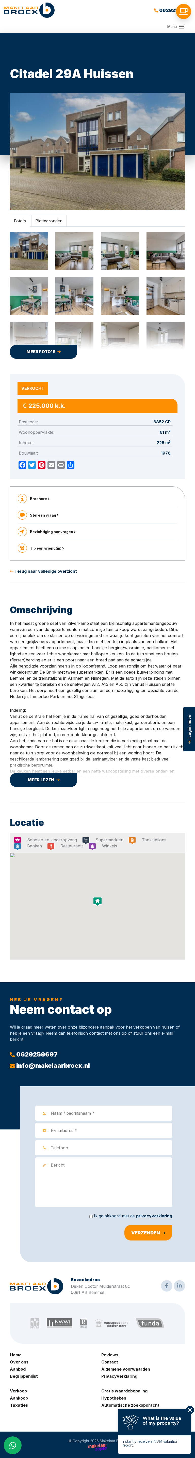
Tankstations (154, 839)
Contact (109, 1361)
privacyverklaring (154, 1215)
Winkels (109, 845)
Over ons (19, 1361)
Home (16, 1354)
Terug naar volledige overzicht (45, 571)
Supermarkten (109, 839)
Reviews (109, 1354)
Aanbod (18, 1369)
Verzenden (145, 1232)
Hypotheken (113, 1398)
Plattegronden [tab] (48, 220)
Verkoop (18, 1390)
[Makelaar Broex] (29, 10)
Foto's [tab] (20, 220)
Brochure (39, 499)
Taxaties (19, 1405)
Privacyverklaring (119, 1376)
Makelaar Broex (113, 1441)
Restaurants (72, 845)
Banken (34, 845)
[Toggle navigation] (181, 26)
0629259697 (174, 10)
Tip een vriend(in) (46, 548)
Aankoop (19, 1398)
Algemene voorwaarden (125, 1369)
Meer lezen (41, 779)
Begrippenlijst (24, 1376)
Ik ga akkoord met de (133, 1215)
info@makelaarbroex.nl (52, 1065)
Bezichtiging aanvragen (52, 532)
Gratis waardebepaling (124, 1390)
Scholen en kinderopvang (52, 839)
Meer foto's (40, 351)
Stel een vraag (43, 515)
